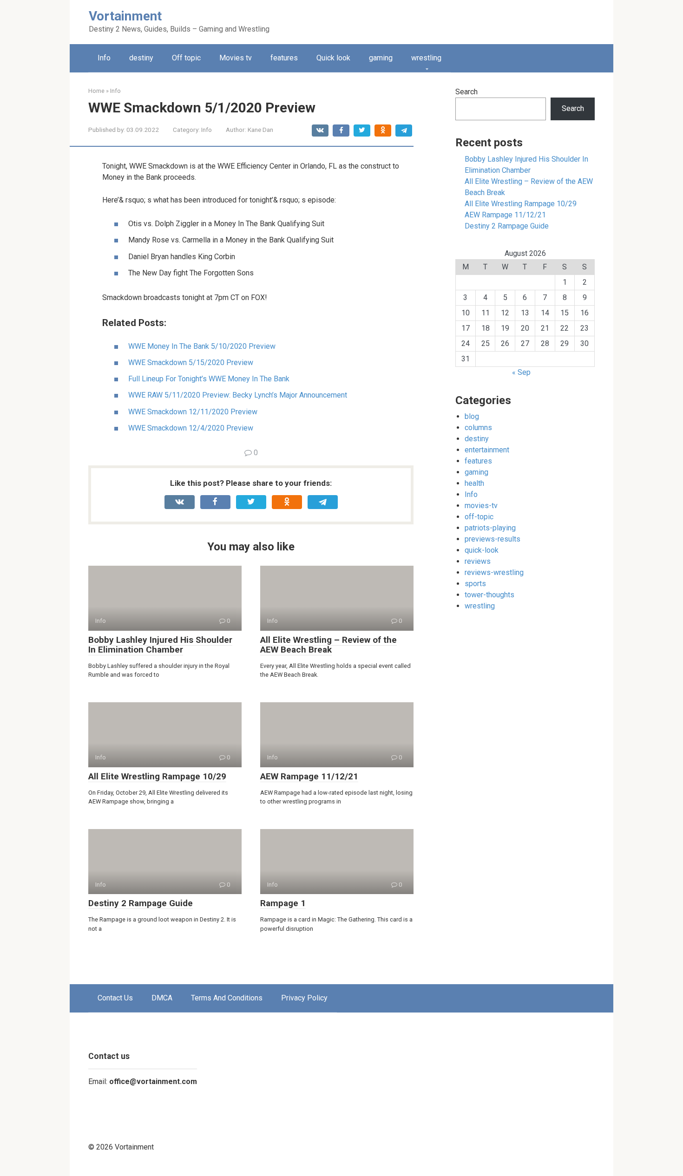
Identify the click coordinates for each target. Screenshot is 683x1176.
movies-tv (481, 505)
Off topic (186, 57)
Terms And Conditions (227, 997)
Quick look (333, 57)
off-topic (479, 516)
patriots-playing (490, 527)
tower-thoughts (489, 594)
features (284, 57)
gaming (381, 57)
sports (475, 583)
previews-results (492, 539)
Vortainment (125, 16)
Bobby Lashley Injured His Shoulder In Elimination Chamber (160, 644)
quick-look (482, 550)
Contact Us (115, 997)
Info (104, 57)
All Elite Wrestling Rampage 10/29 (157, 776)
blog (472, 416)
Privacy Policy (304, 997)
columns (478, 427)
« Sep (521, 372)
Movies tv (235, 57)
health (474, 483)
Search (466, 91)
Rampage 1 (283, 903)
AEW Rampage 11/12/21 (309, 776)
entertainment (487, 449)
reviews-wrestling (494, 572)
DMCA (161, 997)
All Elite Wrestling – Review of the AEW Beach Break (328, 644)
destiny (141, 57)
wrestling (426, 57)
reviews (478, 561)
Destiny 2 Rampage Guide (140, 903)
